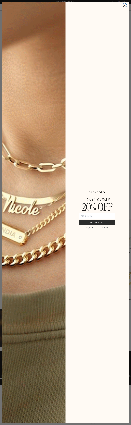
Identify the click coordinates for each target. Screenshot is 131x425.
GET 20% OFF (97, 222)
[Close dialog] (124, 5)
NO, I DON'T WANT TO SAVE (97, 228)
